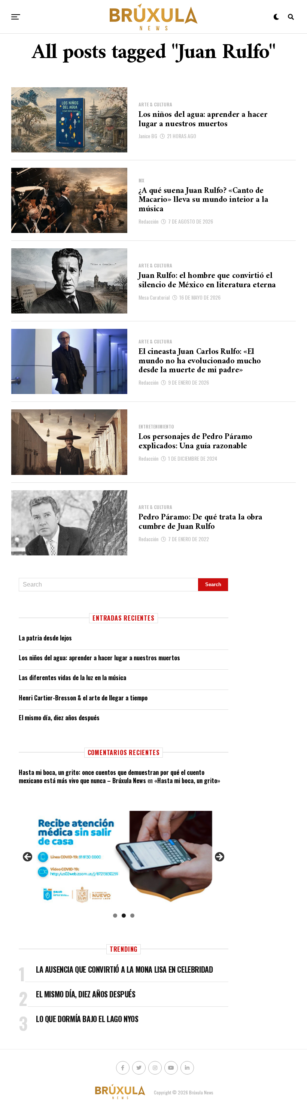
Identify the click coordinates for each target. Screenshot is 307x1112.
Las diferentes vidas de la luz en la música (72, 677)
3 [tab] (132, 915)
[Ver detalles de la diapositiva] (123, 859)
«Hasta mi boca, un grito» (187, 780)
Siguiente (219, 857)
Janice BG (148, 136)
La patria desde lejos (45, 637)
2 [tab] (124, 915)
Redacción (148, 221)
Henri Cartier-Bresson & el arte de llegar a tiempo (83, 697)
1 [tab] (115, 915)
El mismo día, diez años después (59, 717)
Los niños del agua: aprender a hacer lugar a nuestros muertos (99, 657)
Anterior (28, 857)
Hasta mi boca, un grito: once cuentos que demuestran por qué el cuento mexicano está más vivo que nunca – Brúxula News (111, 776)
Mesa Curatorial (154, 297)
